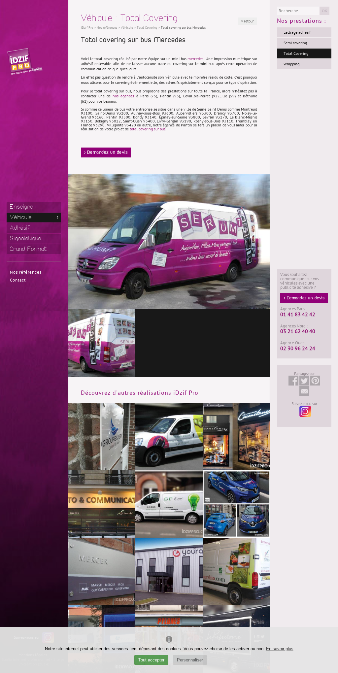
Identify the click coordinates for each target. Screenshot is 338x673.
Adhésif (20, 227)
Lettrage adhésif (297, 32)
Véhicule (21, 217)
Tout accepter (151, 659)
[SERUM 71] (101, 343)
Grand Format (28, 249)
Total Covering (296, 53)
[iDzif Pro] (25, 61)
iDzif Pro (87, 28)
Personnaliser (190, 659)
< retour (247, 21)
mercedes (195, 58)
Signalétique (26, 238)
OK (324, 11)
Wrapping (291, 64)
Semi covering (295, 43)
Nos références (26, 272)
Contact (18, 280)
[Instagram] (304, 411)
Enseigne (21, 206)
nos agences (123, 96)
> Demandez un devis (106, 152)
